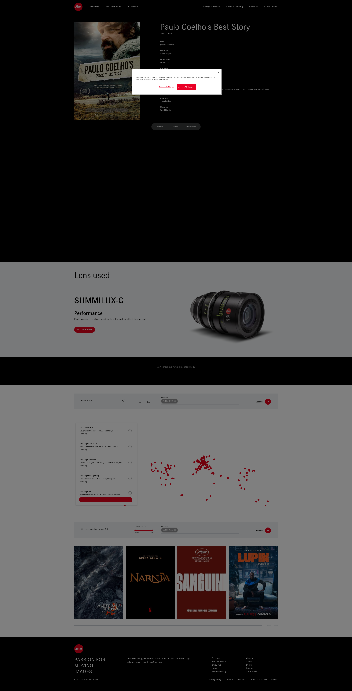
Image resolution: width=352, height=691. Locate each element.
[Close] (218, 72)
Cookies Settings (166, 87)
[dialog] (177, 81)
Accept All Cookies (186, 87)
